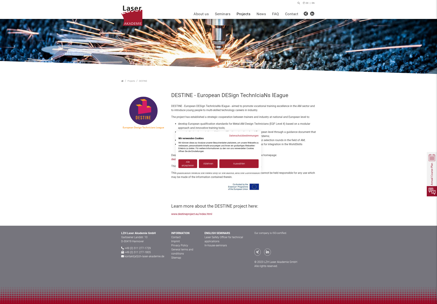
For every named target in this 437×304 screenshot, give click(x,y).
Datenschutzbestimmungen (244, 135)
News (261, 14)
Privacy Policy (179, 245)
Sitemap (176, 257)
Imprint (175, 241)
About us (201, 14)
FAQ (275, 14)
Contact (291, 14)
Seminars (222, 14)
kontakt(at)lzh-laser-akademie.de (144, 256)
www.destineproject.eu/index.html (191, 214)
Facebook (306, 14)
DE (307, 3)
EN (313, 3)
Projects (243, 14)
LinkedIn (312, 14)
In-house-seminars (216, 245)
